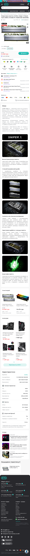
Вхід (23, 4)
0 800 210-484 (20, 517)
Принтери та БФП (4, 513)
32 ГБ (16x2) (10, 48)
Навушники (3, 514)
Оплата (3, 95)
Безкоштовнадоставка (12, 69)
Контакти (17, 510)
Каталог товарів (5, 501)
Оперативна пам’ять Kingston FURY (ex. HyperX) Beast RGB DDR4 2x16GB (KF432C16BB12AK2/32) (22, 305)
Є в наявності (25, 19)
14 (22, 61)
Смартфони (3, 503)
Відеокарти (3, 510)
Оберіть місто (5, 481)
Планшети (3, 507)
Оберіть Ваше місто (12, 73)
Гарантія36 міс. (25, 69)
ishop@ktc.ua (6, 529)
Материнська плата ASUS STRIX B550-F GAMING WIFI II (20, 334)
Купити (24, 53)
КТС (1, 14)
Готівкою (5, 100)
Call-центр (18, 521)
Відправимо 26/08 (24, 80)
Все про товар (4, 11)
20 (19, 61)
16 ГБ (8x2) (4, 48)
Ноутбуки (3, 506)
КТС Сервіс (4, 517)
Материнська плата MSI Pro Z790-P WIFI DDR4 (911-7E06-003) (8, 334)
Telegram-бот (8, 540)
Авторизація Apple (5, 520)
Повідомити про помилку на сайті (11, 533)
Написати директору (8, 531)
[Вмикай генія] (15, 1)
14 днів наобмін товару (18, 69)
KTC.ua (6, 4)
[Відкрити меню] (2, 4)
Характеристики (14, 11)
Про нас (17, 503)
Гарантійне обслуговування (6, 519)
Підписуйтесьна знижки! (8, 543)
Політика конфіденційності (21, 513)
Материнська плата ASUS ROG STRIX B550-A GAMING (21, 355)
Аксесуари (22, 11)
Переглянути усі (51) (14, 364)
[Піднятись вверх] (26, 548)
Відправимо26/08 (4, 69)
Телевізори (3, 509)
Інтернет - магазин (20, 501)
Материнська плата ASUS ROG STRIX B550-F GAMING (8, 355)
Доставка (17, 507)
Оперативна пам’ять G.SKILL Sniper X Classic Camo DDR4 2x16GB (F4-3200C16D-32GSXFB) (7, 305)
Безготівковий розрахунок (23, 100)
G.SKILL (26, 374)
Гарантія (17, 506)
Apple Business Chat (22, 519)
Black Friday (18, 514)
